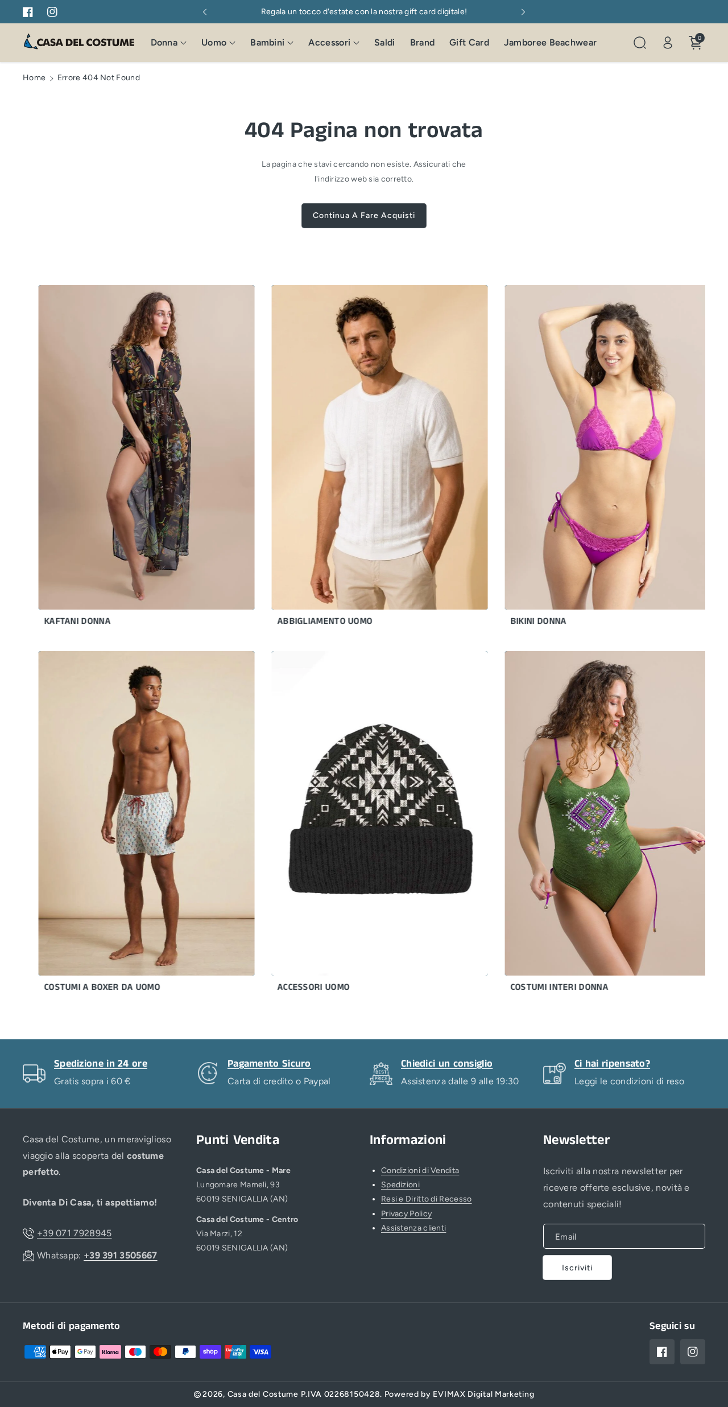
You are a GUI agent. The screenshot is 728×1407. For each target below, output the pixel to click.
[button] (169, 43)
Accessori (329, 42)
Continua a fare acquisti (364, 215)
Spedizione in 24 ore (100, 1063)
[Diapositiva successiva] (523, 12)
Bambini (267, 42)
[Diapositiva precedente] (204, 12)
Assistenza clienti (413, 1228)
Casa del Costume (263, 1394)
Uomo (213, 42)
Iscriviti (577, 1268)
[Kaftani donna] (122, 458)
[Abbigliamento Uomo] (355, 458)
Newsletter (576, 1140)
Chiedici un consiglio (447, 1063)
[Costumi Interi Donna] (589, 824)
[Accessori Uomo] (355, 824)
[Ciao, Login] (667, 42)
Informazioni (408, 1140)
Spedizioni (400, 1185)
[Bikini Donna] (589, 458)
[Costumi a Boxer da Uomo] (122, 824)
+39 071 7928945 (74, 1233)
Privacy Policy (406, 1214)
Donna (164, 42)
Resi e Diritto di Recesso (426, 1199)
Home (34, 78)
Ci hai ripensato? (612, 1063)
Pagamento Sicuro (269, 1063)
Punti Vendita (237, 1140)
